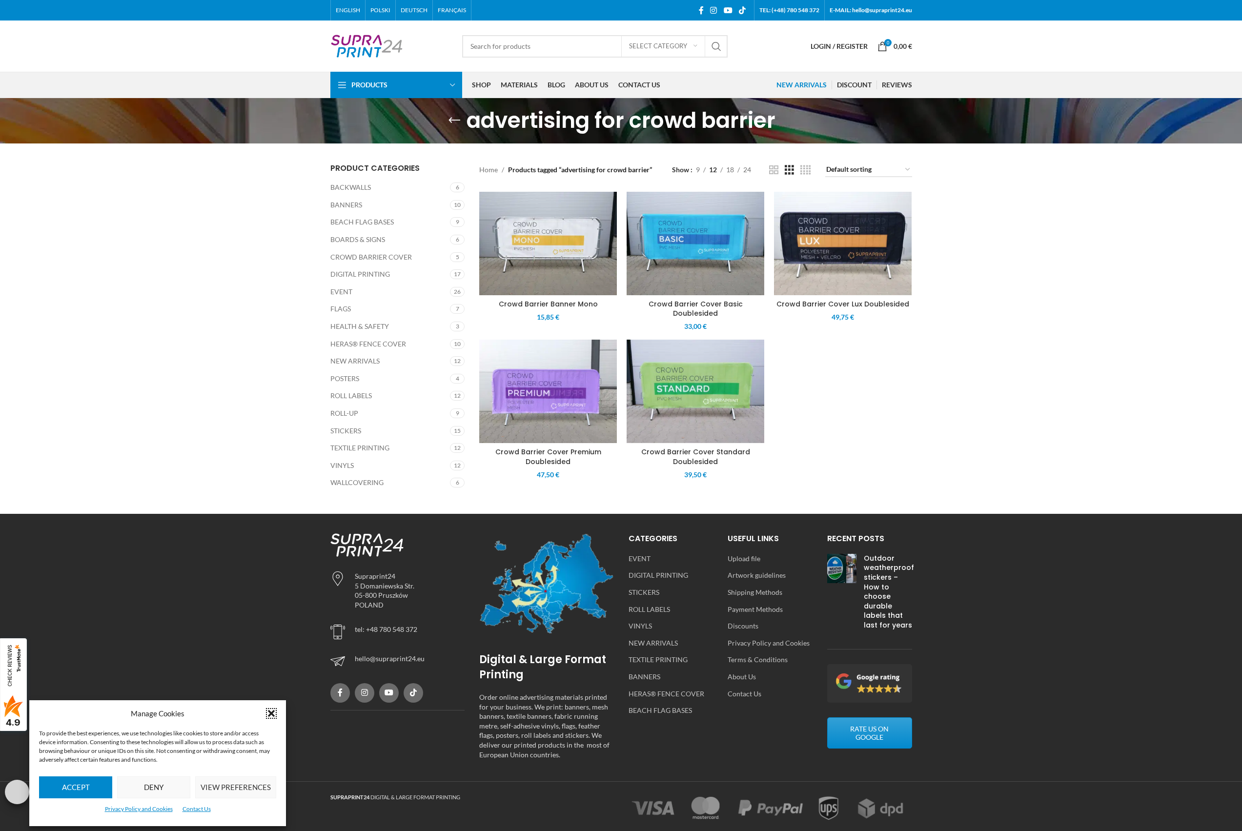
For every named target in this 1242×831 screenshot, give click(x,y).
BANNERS (346, 205)
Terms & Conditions (758, 659)
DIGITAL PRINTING (360, 274)
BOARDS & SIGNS (357, 239)
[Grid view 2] (773, 170)
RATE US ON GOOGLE (869, 733)
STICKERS (345, 430)
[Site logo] (367, 45)
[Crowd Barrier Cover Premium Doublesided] (548, 391)
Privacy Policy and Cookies (139, 808)
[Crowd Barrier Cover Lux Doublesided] (843, 243)
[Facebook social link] (701, 10)
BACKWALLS (350, 187)
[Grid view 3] (789, 170)
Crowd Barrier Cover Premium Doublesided (548, 456)
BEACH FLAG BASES (362, 222)
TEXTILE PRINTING (359, 448)
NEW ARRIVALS (355, 361)
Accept (76, 787)
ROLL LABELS (351, 395)
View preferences (236, 787)
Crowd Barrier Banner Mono (548, 304)
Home (488, 169)
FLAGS (340, 308)
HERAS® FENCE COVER (368, 344)
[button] (271, 713)
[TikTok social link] (742, 10)
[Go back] (454, 120)
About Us (742, 676)
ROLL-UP (344, 413)
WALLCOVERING (357, 482)
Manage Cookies (17, 792)
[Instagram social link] (713, 10)
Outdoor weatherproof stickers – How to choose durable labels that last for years (889, 591)
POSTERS (344, 378)
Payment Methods (755, 609)
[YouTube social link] (727, 10)
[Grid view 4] (805, 170)
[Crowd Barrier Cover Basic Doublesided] (695, 243)
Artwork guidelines (757, 575)
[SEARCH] (716, 46)
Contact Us (197, 808)
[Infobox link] (397, 661)
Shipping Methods (755, 592)
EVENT (341, 291)
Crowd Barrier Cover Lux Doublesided (842, 304)
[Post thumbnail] (841, 594)
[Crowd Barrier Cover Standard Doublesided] (695, 391)
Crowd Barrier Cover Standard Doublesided (695, 456)
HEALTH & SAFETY (359, 326)
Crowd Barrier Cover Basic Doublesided (696, 309)
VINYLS (342, 465)
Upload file (744, 558)
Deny (153, 787)
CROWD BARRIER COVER (371, 257)
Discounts (743, 626)
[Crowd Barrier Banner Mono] (548, 243)
